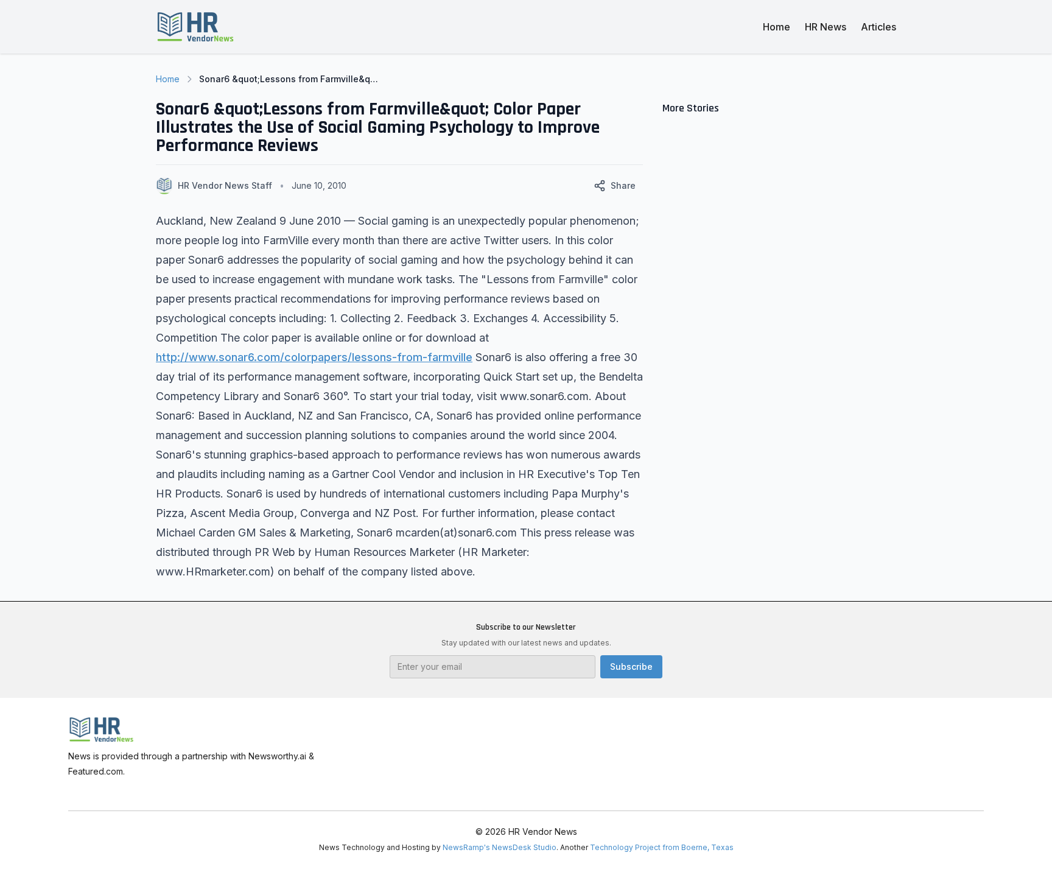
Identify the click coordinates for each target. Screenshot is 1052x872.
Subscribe (631, 666)
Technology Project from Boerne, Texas (662, 847)
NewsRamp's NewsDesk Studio (499, 847)
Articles (878, 27)
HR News (825, 27)
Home (776, 27)
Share (623, 185)
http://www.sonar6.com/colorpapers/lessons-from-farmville (314, 357)
